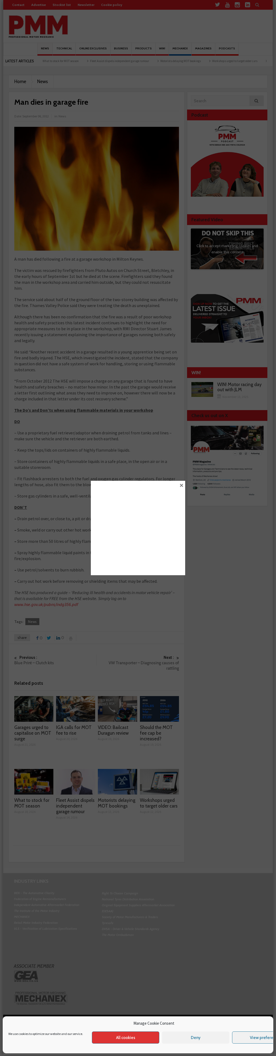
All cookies (125, 1037)
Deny (196, 1037)
